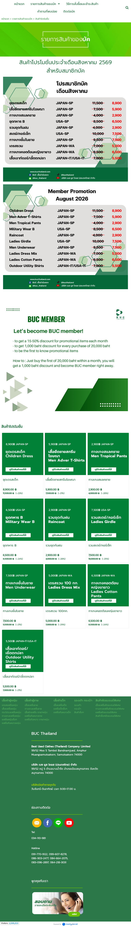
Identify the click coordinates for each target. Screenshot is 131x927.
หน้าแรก (5, 19)
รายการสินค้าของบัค (22, 19)
